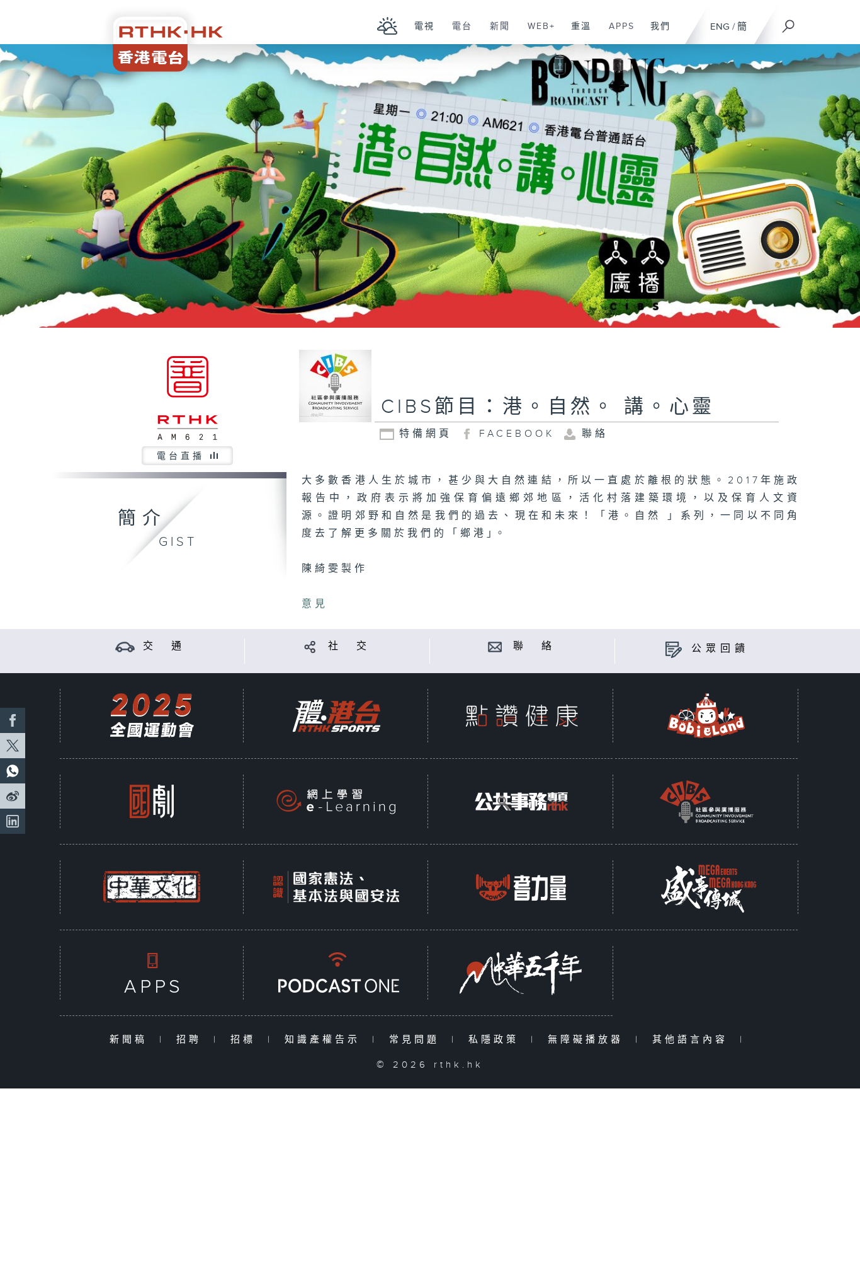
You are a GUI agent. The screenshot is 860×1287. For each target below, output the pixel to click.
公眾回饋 (720, 649)
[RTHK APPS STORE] (151, 973)
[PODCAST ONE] (336, 973)
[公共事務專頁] (521, 801)
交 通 (164, 646)
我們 (655, 32)
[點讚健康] (521, 715)
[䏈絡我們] (495, 646)
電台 (457, 32)
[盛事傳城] (706, 887)
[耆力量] (521, 887)
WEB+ (536, 32)
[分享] (310, 646)
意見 (315, 604)
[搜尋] (788, 22)
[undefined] (387, 25)
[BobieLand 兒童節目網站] (706, 715)
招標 (245, 1039)
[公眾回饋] (673, 649)
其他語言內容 (692, 1039)
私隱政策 (496, 1039)
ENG (720, 26)
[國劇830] (151, 801)
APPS (617, 32)
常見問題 (417, 1039)
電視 (419, 32)
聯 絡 (534, 646)
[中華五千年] (521, 973)
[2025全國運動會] (151, 715)
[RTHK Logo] (159, 35)
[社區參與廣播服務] (706, 801)
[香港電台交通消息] (125, 646)
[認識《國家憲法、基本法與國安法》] (336, 887)
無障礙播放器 (588, 1039)
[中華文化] (151, 887)
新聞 (495, 32)
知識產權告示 (325, 1039)
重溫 (576, 32)
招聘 (191, 1039)
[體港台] (336, 715)
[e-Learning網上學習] (336, 801)
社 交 (349, 646)
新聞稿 (131, 1039)
